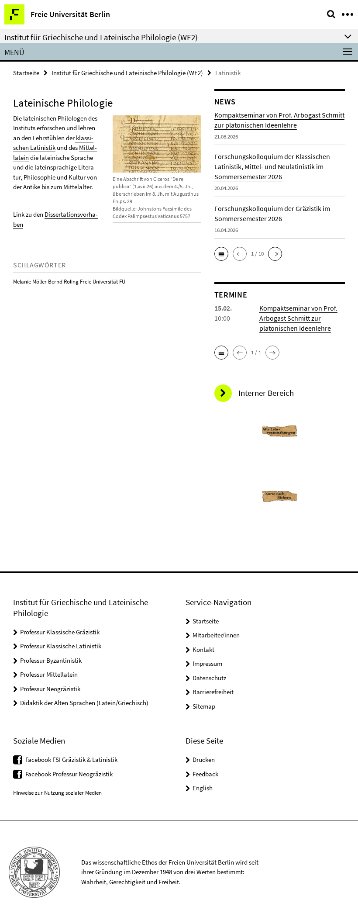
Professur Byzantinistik (51, 660)
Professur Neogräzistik (50, 689)
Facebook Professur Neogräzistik (69, 774)
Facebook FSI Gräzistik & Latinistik (71, 759)
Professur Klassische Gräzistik (60, 632)
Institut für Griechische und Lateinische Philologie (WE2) (127, 73)
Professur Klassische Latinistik (60, 646)
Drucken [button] (204, 759)
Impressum (207, 663)
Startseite (26, 73)
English (203, 788)
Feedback (205, 774)
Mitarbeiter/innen (216, 635)
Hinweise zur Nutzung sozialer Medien (57, 792)
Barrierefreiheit (213, 692)
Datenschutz (209, 678)
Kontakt (203, 649)
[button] (221, 254)
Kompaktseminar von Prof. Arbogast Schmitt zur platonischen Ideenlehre (298, 318)
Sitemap (204, 706)
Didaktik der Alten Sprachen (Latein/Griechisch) (84, 703)
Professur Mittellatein (49, 674)
